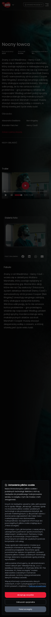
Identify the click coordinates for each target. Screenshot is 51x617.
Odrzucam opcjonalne (25, 602)
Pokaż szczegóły (25, 609)
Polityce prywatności (37, 586)
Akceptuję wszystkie (25, 595)
